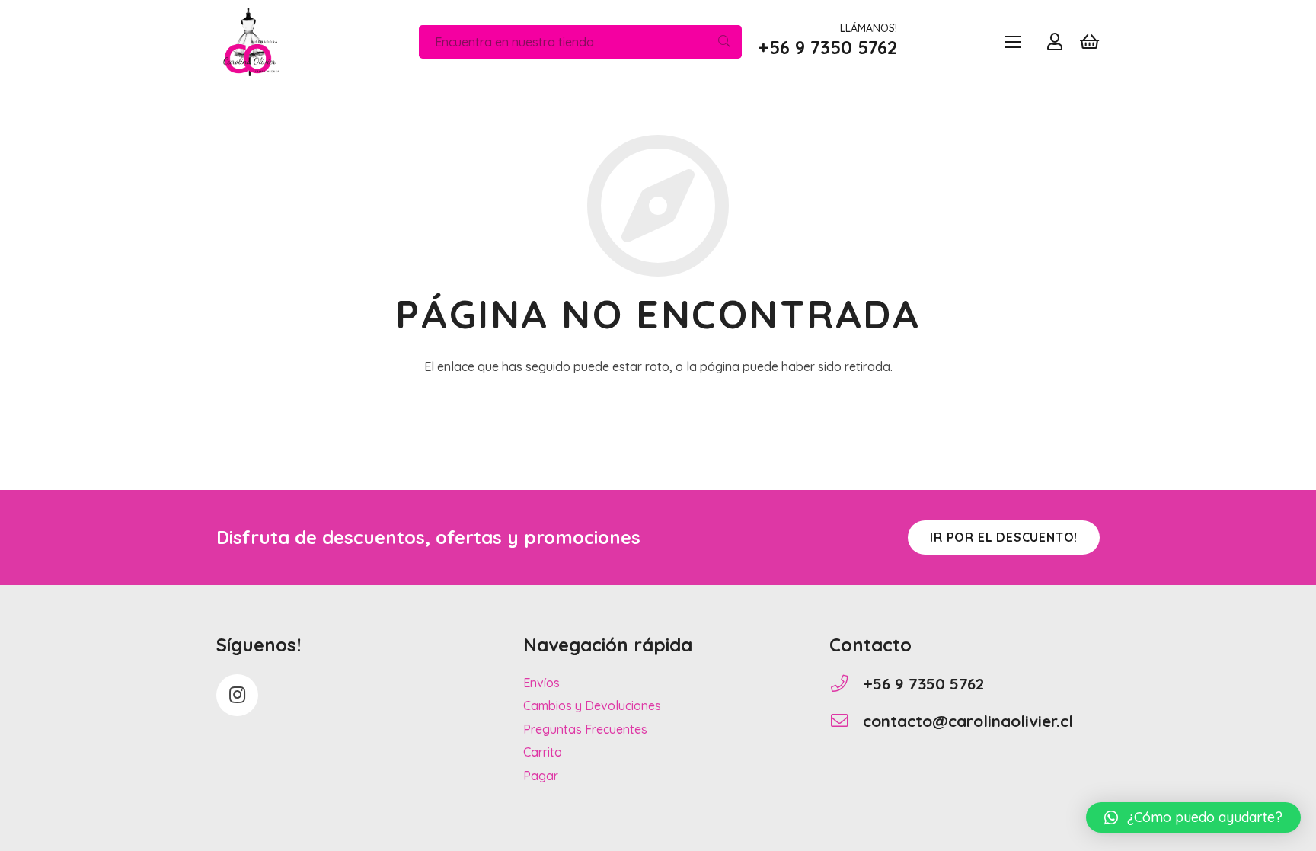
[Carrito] (1089, 42)
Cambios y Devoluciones (592, 705)
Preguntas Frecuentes (585, 729)
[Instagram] (237, 695)
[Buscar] (725, 42)
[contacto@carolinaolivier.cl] (846, 720)
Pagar (540, 775)
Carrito (542, 752)
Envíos (541, 682)
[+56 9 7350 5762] (846, 683)
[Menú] (1012, 42)
